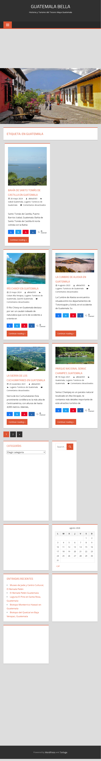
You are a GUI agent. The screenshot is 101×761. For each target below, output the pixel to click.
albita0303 (33, 198)
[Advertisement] (50, 48)
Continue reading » (18, 239)
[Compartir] (11, 232)
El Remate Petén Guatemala (24, 592)
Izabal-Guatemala (15, 201)
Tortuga (63, 752)
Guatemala (60, 380)
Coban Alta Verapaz (15, 295)
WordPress (50, 752)
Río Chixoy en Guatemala (22, 288)
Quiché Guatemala (25, 298)
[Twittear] (18, 232)
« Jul (57, 566)
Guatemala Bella (50, 6)
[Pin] (26, 232)
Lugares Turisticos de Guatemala (69, 288)
